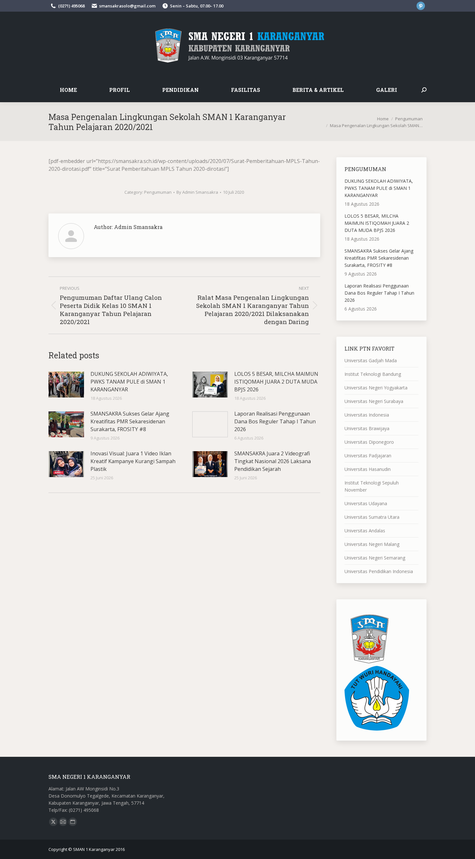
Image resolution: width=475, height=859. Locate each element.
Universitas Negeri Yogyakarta (375, 388)
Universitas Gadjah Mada (370, 360)
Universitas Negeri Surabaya (373, 401)
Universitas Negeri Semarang (374, 558)
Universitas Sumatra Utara (371, 517)
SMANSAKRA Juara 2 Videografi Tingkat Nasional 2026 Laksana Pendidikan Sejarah (272, 461)
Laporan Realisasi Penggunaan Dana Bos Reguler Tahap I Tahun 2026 (275, 421)
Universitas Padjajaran (367, 455)
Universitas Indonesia (366, 415)
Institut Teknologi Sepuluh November (371, 486)
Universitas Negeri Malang (371, 544)
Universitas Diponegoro (369, 442)
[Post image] (66, 384)
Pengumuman (158, 192)
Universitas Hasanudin (367, 469)
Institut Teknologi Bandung (372, 374)
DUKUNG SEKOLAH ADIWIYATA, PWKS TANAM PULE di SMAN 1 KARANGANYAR (129, 381)
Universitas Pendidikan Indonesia (378, 571)
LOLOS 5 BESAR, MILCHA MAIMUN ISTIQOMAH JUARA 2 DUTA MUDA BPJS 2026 (276, 381)
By (197, 192)
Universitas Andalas (364, 530)
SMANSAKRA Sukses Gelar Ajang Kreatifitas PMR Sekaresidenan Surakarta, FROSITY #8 (129, 421)
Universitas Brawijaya (366, 428)
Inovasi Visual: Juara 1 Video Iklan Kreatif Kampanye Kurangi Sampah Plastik (132, 461)
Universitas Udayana (365, 503)
